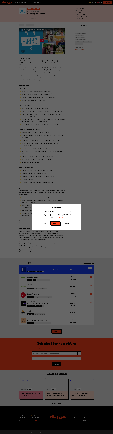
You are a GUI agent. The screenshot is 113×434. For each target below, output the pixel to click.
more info (60, 217)
